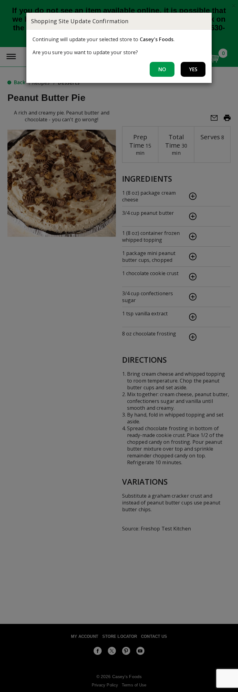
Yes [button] (193, 69)
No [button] (162, 69)
